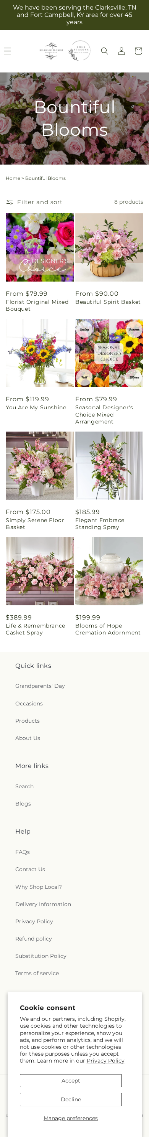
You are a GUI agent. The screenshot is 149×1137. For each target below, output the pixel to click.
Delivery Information (43, 904)
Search (24, 786)
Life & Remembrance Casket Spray (35, 629)
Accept (71, 1080)
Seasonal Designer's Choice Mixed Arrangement (104, 414)
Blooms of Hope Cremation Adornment (108, 629)
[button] (104, 51)
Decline (71, 1099)
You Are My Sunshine (36, 407)
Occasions (29, 703)
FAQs (22, 852)
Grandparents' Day (40, 685)
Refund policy (33, 938)
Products (27, 720)
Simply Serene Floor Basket (35, 524)
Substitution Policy (40, 955)
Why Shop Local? (38, 886)
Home (13, 178)
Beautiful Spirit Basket (108, 301)
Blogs (23, 803)
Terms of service (37, 973)
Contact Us (30, 869)
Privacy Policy (106, 1060)
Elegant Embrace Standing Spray (100, 524)
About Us (27, 738)
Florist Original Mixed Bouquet (37, 305)
